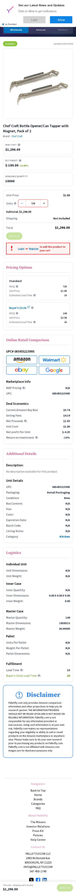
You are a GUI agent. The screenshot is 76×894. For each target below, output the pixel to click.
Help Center (38, 839)
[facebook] (38, 880)
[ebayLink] (21, 370)
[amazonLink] (21, 360)
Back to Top (38, 790)
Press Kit (38, 831)
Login (21, 248)
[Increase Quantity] (44, 203)
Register (34, 248)
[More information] (19, 144)
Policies (38, 835)
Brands (38, 799)
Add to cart (14, 236)
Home (38, 795)
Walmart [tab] (63, 29)
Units (9, 203)
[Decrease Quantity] (22, 203)
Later (45, 18)
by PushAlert (11, 21)
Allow (64, 18)
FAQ (38, 808)
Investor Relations (38, 826)
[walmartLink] (54, 360)
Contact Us (38, 847)
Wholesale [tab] (16, 29)
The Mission (38, 822)
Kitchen (65, 536)
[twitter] (31, 880)
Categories (38, 803)
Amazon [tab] (41, 29)
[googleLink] (54, 370)
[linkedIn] (44, 880)
